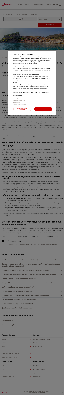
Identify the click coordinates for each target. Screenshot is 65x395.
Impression (17, 102)
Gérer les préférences (20, 104)
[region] (32, 83)
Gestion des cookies (19, 100)
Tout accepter (43, 108)
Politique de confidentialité (21, 98)
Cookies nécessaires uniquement (22, 109)
